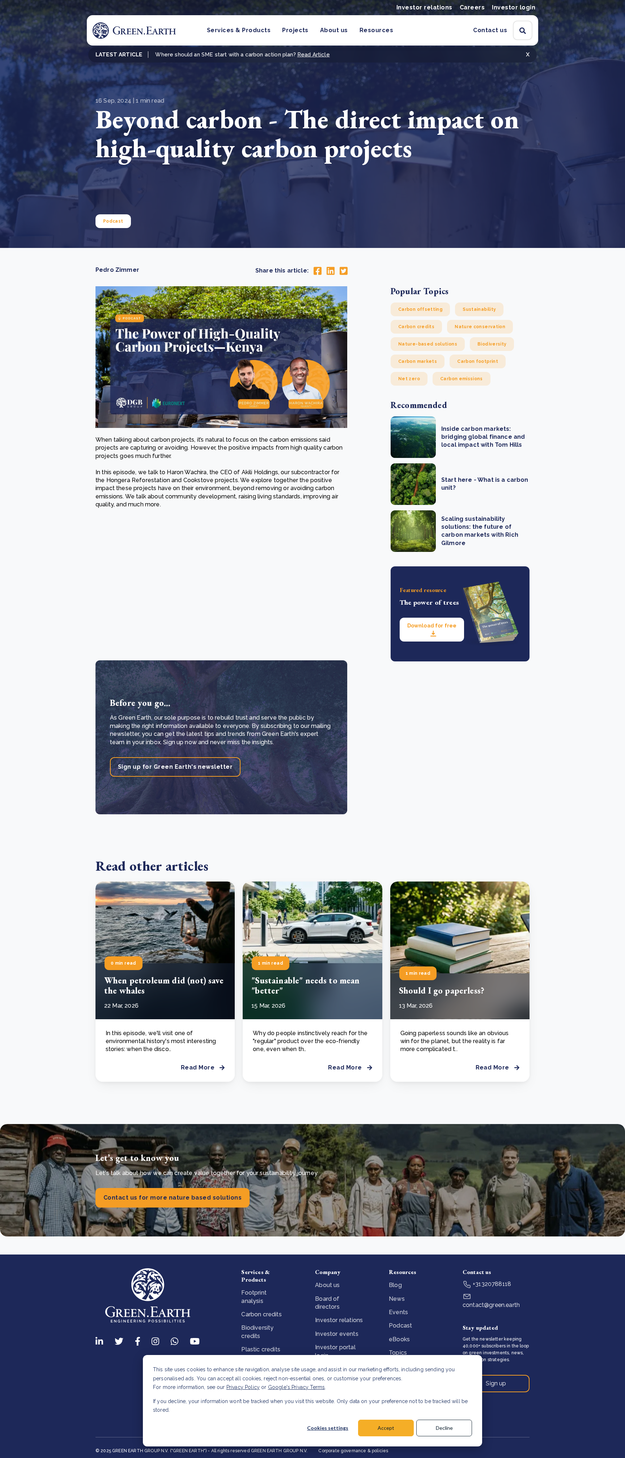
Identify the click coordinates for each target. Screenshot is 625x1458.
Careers (472, 7)
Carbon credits (416, 326)
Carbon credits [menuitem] (261, 1314)
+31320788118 (491, 1284)
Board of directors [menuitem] (327, 1302)
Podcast (113, 221)
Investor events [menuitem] (336, 1333)
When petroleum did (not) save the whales (164, 985)
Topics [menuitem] (398, 1352)
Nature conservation (480, 326)
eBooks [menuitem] (399, 1339)
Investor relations (424, 7)
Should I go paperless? (442, 990)
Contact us (490, 30)
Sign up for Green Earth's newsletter (175, 766)
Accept (386, 1428)
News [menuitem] (397, 1298)
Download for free (431, 626)
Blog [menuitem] (395, 1285)
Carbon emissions (461, 378)
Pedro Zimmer (117, 269)
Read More (197, 1067)
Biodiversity (491, 344)
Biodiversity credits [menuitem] (257, 1331)
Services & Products (239, 30)
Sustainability (479, 309)
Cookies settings (327, 1428)
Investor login (513, 7)
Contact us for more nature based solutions (172, 1197)
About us (334, 30)
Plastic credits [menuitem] (260, 1349)
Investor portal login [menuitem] (335, 1351)
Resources (376, 30)
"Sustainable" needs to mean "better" (305, 985)
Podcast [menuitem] (400, 1325)
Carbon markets (417, 361)
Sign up (496, 1383)
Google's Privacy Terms (296, 1387)
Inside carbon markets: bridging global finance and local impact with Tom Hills (483, 437)
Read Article (313, 54)
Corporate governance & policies (353, 1450)
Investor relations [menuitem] (339, 1320)
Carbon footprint (477, 361)
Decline (444, 1428)
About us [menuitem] (327, 1285)
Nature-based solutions (427, 344)
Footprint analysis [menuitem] (253, 1296)
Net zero (409, 378)
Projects (295, 30)
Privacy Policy (243, 1387)
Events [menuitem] (398, 1312)
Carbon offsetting (420, 309)
